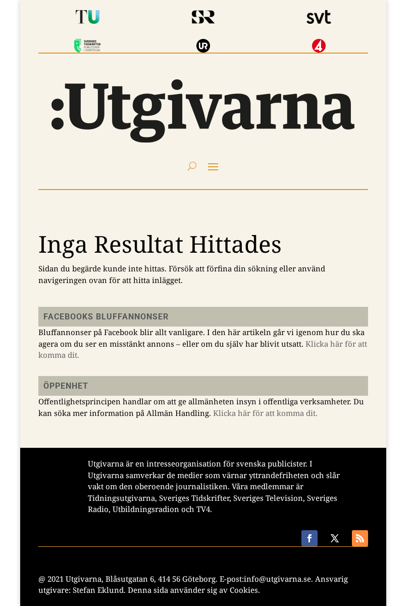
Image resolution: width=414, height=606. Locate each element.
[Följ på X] (335, 538)
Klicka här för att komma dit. (265, 413)
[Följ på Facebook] (309, 538)
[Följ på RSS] (360, 538)
